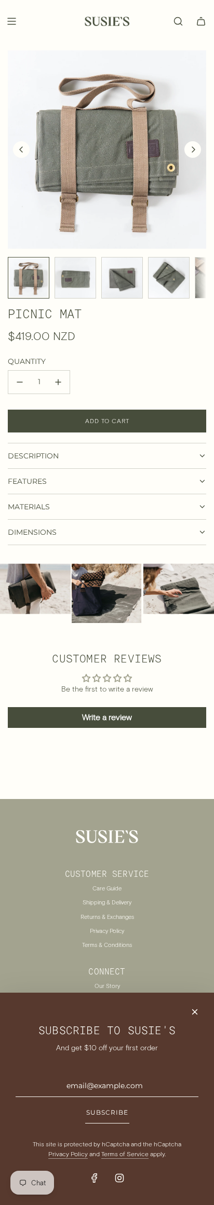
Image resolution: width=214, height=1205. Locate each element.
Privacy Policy (68, 1154)
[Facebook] (94, 1178)
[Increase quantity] (58, 382)
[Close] (194, 1011)
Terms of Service (125, 1154)
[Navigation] (11, 21)
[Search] (178, 21)
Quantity (27, 361)
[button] (21, 149)
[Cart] (201, 21)
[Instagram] (119, 1178)
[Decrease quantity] (19, 382)
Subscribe (107, 1112)
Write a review (107, 717)
